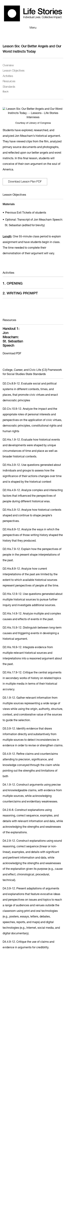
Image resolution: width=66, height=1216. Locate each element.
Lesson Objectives (13, 70)
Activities (8, 76)
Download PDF (12, 353)
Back (5, 92)
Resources (9, 81)
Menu (33, 27)
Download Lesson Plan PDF (25, 181)
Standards (9, 87)
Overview (8, 65)
